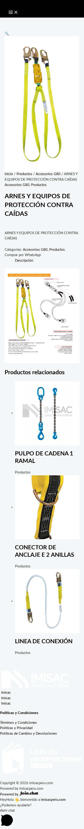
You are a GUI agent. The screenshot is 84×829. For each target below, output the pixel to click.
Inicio (9, 174)
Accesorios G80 (48, 174)
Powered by (9, 794)
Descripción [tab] (24, 260)
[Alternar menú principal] (13, 12)
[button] (7, 33)
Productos (24, 174)
